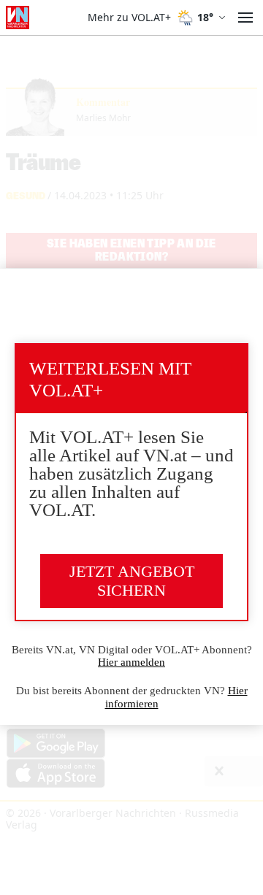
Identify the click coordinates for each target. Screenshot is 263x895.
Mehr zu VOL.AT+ (129, 17)
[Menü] (245, 17)
